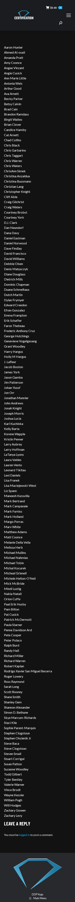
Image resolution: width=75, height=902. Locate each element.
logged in (24, 835)
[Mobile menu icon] (68, 15)
